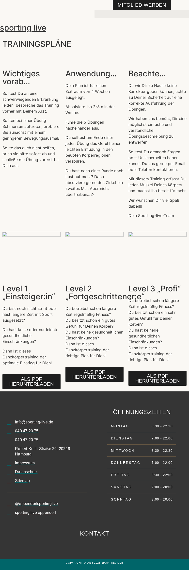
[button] (141, 14)
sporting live (23, 28)
